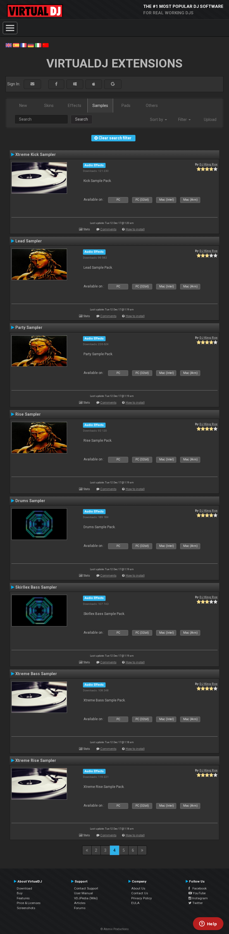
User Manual (83, 893)
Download (24, 888)
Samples (100, 105)
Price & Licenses (28, 903)
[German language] (31, 45)
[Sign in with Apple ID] (93, 84)
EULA (135, 903)
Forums (79, 908)
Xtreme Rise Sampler (35, 760)
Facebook (198, 888)
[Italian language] (38, 45)
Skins (49, 105)
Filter (183, 119)
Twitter (197, 903)
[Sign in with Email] (32, 84)
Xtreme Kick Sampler (35, 154)
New (23, 105)
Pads (125, 105)
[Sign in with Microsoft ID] (74, 84)
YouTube (199, 893)
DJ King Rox (208, 164)
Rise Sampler (28, 414)
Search (81, 119)
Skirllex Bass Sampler (36, 587)
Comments (108, 229)
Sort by (157, 119)
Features (23, 898)
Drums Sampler (30, 500)
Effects (74, 105)
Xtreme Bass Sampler (36, 673)
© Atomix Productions (115, 929)
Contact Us (139, 893)
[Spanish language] (16, 45)
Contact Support (86, 888)
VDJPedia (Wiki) (86, 898)
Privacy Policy (141, 898)
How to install (135, 229)
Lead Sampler (28, 241)
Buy (20, 893)
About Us (138, 888)
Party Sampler (28, 327)
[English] (9, 45)
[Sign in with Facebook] (56, 84)
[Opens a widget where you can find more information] (208, 924)
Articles (79, 903)
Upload (210, 119)
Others (152, 105)
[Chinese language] (45, 45)
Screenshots (26, 908)
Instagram (199, 898)
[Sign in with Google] (112, 84)
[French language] (23, 45)
